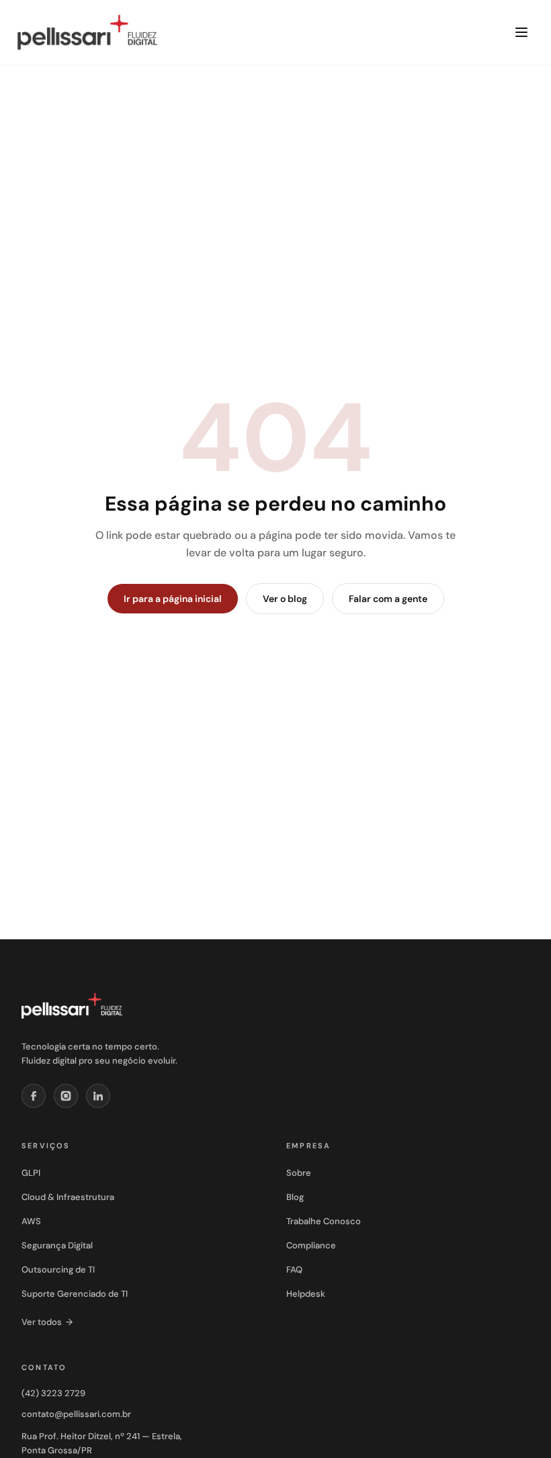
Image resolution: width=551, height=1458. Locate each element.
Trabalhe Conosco (323, 1221)
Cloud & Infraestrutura (68, 1197)
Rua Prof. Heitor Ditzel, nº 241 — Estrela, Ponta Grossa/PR (102, 1443)
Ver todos (47, 1322)
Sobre (298, 1172)
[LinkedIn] (98, 1096)
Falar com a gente (388, 599)
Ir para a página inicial (173, 599)
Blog (295, 1197)
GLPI (31, 1172)
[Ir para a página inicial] (87, 32)
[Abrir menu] (521, 32)
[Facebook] (34, 1096)
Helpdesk (305, 1293)
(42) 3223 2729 (53, 1393)
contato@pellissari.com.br (76, 1414)
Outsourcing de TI (58, 1269)
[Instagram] (66, 1096)
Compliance (311, 1245)
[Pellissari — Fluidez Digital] (72, 1006)
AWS (31, 1221)
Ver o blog (285, 599)
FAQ (294, 1269)
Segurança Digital (57, 1245)
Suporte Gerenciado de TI (75, 1293)
